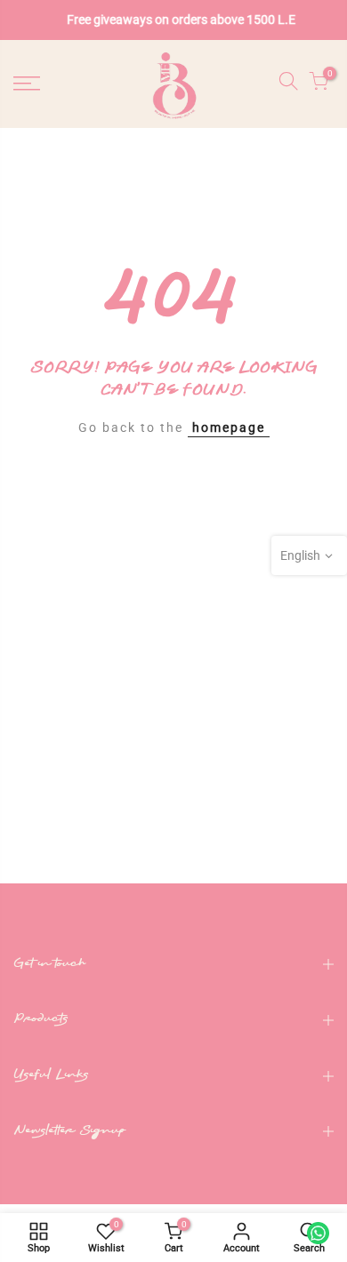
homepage (228, 427)
